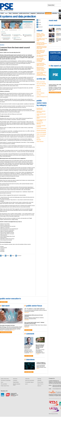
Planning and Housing (41, 130)
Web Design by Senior (53, 413)
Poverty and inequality (41, 132)
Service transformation (41, 128)
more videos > (4, 301)
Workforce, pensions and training (41, 112)
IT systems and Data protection (41, 126)
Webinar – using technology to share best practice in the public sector (41, 35)
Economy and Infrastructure (39, 109)
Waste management (41, 136)
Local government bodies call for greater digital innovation (41, 64)
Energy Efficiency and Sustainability (41, 120)
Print (3, 255)
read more (26, 312)
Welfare (38, 137)
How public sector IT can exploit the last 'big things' (42, 39)
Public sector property (41, 134)
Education (39, 139)
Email (8, 255)
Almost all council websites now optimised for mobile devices (42, 43)
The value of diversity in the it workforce (42, 56)
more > (13, 330)
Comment (19, 255)
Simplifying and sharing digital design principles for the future (42, 47)
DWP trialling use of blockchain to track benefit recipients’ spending (41, 52)
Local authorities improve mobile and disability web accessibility (41, 60)
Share (13, 255)
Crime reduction (40, 141)
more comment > (28, 355)
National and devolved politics (41, 117)
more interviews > (29, 372)
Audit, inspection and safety (41, 115)
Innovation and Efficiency (40, 123)
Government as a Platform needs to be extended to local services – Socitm (41, 69)
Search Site (51, 5)
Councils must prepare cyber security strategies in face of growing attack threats (41, 74)
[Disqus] (17, 277)
